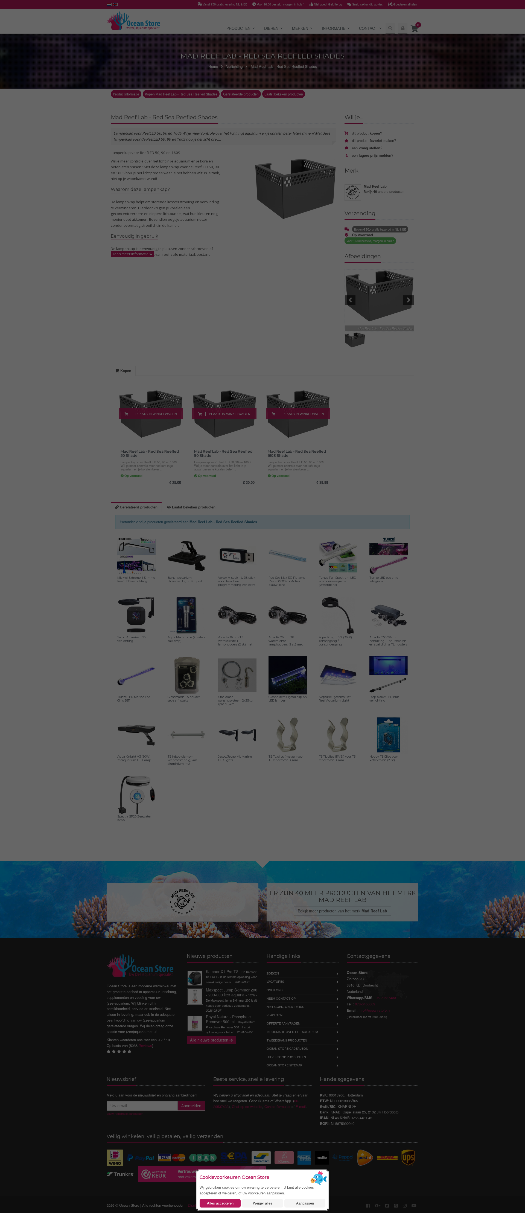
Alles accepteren (220, 1203)
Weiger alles (262, 1203)
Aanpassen (305, 1203)
